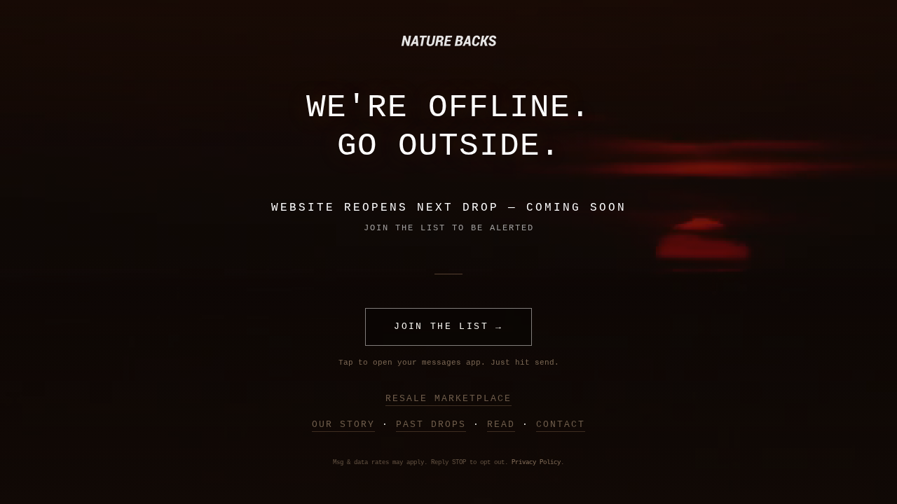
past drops (431, 424)
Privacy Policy (536, 462)
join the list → (448, 326)
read (501, 424)
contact (560, 424)
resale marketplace (448, 398)
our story (343, 424)
